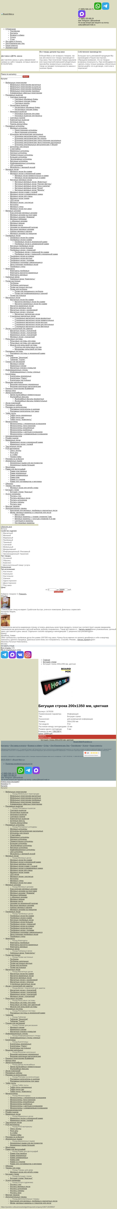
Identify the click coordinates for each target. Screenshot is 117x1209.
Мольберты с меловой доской (22, 167)
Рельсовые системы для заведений (25, 343)
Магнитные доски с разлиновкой (23, 310)
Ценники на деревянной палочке (24, 227)
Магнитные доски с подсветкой (23, 331)
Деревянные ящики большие (22, 465)
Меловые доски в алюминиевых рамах (26, 194)
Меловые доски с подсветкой (22, 337)
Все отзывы (6, 648)
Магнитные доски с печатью (22, 312)
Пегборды (14, 283)
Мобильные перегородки (16, 83)
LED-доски (14, 200)
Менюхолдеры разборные (21, 430)
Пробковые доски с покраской (23, 250)
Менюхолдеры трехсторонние (23, 426)
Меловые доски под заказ (21, 209)
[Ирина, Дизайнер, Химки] (5, 626)
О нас (12, 39)
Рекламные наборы (13, 405)
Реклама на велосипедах (16, 407)
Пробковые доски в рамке (21, 240)
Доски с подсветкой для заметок (19, 329)
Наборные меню (12, 277)
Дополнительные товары (16, 508)
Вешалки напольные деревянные (24, 384)
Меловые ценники (13, 211)
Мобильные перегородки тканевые (25, 91)
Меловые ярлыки (17, 223)
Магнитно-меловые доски (21, 308)
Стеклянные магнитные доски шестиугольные (34, 324)
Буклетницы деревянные (20, 376)
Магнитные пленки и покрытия (23, 368)
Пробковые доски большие (21, 248)
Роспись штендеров (18, 500)
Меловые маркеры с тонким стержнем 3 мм (33, 517)
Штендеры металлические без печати (30, 138)
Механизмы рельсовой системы (28, 349)
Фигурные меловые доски (21, 180)
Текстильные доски (13, 446)
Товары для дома (12, 486)
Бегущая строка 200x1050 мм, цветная (57, 740)
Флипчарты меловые (19, 275)
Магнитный (8, 533)
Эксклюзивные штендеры (21, 159)
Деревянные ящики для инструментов (26, 463)
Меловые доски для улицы (21, 196)
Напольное (8, 574)
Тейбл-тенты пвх (17, 417)
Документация (11, 48)
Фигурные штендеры (19, 161)
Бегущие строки (12, 490)
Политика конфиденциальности (18, 764)
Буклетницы (10, 374)
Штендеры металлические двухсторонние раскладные (38, 143)
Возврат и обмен (17, 35)
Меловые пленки (17, 364)
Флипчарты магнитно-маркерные (24, 273)
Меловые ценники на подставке (23, 215)
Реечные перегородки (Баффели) (19, 388)
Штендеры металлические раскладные (26, 134)
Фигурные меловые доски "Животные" (31, 182)
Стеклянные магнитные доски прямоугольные (34, 320)
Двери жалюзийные (13, 393)
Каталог (4, 786)
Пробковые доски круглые (21, 258)
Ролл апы (14, 453)
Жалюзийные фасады (19, 397)
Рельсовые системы (14, 339)
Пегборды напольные (19, 285)
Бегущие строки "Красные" (21, 492)
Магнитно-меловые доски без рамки (30, 302)
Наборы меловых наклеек (21, 231)
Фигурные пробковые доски (22, 246)
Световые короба (22, 103)
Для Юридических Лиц (15, 43)
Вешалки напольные (14, 382)
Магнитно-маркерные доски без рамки (31, 304)
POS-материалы (12, 448)
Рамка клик (14, 477)
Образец (7, 560)
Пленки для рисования (15, 362)
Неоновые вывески (18, 112)
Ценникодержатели (13, 436)
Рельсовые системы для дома (23, 341)
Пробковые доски (12, 236)
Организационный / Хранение (16, 554)
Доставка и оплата (18, 746)
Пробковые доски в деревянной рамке (31, 242)
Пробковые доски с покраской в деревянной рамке (36, 254)
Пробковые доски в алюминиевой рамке (32, 244)
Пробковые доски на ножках (22, 256)
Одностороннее (10, 581)
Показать (23, 594)
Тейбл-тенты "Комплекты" (21, 419)
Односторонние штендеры (26, 130)
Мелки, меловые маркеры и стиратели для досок (30, 513)
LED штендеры (16, 165)
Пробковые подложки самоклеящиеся (26, 262)
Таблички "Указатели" (19, 357)
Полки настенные (12, 281)
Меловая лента (16, 225)
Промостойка (15, 457)
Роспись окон (15, 504)
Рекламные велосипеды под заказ (24, 411)
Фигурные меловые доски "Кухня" (29, 188)
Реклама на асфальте (14, 459)
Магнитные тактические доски (27, 314)
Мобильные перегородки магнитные (25, 85)
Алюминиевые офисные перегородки (26, 93)
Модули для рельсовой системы (23, 345)
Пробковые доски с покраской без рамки (32, 252)
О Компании (10, 29)
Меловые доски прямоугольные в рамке (32, 176)
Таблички (9, 355)
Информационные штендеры (22, 163)
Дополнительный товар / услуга (16, 565)
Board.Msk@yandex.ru (82, 742)
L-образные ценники (18, 221)
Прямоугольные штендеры (21, 155)
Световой (7, 545)
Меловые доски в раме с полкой (23, 192)
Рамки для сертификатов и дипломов (26, 481)
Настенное (7, 572)
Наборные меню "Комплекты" (22, 279)
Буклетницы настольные (20, 380)
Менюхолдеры (11, 422)
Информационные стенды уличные (25, 372)
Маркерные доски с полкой (21, 444)
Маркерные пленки (18, 366)
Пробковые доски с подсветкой (23, 333)
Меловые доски (12, 169)
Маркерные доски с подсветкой (23, 335)
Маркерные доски (13, 440)
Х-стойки (13, 455)
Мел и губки (19, 515)
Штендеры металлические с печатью (30, 136)
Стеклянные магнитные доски (23, 316)
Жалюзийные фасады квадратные (29, 399)
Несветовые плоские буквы (26, 109)
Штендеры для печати (19, 147)
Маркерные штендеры (19, 151)
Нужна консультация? (10, 782)
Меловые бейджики (18, 219)
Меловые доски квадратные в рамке (30, 178)
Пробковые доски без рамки (22, 238)
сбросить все (6, 527)
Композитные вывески (19, 120)
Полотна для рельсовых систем (28, 347)
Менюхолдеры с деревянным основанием (28, 424)
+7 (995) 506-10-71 (86, 9)
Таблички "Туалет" (17, 360)
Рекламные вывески (14, 95)
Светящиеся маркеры (24, 521)
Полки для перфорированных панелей (31, 293)
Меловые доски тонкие (19, 198)
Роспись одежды (17, 502)
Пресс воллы (15, 450)
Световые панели (17, 118)
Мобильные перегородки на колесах (25, 87)
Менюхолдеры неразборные (22, 428)
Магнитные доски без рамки (22, 300)
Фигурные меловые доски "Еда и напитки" (32, 186)
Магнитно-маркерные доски (22, 306)
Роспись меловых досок (20, 498)
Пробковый (8, 540)
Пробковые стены (17, 267)
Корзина (4, 784)
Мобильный (8, 547)
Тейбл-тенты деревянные (21, 415)
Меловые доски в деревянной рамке (25, 174)
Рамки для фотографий (15, 469)
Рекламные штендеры (14, 126)
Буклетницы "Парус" (18, 378)
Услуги (13, 37)
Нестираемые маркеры (25, 523)
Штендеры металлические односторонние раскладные (38, 140)
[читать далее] (85, 629)
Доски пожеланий (12, 403)
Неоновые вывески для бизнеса (28, 116)
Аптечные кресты (17, 122)
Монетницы (10, 467)
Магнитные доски (12, 298)
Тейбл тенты (10, 413)
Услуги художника (12, 494)
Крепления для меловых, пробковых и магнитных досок (33, 510)
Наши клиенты (11, 46)
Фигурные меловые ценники (22, 229)
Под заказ (7, 585)
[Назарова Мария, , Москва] (5, 608)
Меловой (7, 535)
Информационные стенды (16, 370)
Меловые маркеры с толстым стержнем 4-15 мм (35, 519)
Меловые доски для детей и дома (24, 488)
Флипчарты (10, 269)
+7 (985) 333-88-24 (86, 19)
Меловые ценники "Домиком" (22, 217)
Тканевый (7, 542)
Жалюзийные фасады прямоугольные (31, 401)
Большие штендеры (18, 157)
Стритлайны (15, 149)
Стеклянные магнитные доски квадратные (33, 318)
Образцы (9, 484)
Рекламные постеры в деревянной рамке (27, 353)
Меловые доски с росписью (21, 202)
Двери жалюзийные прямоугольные (25, 395)
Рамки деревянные (18, 473)
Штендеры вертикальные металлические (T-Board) (36, 145)
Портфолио (15, 31)
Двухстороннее (9, 583)
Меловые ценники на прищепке (23, 233)
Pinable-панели (11, 438)
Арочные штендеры (18, 153)
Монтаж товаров (12, 506)
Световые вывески (18, 97)
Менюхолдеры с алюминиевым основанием (29, 434)
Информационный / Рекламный (16, 552)
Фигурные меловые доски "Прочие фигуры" (33, 184)
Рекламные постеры (14, 351)
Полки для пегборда (18, 289)
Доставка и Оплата (13, 41)
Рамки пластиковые (18, 471)
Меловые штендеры (18, 128)
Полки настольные (18, 295)
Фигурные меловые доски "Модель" (30, 190)
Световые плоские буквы (25, 101)
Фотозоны (14, 205)
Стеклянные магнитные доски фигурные (32, 326)
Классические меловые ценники (23, 213)
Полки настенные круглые (21, 287)
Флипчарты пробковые (19, 271)
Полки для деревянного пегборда (29, 291)
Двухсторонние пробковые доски (24, 264)
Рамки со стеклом (17, 479)
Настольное (8, 576)
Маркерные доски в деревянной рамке (26, 442)
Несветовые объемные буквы (27, 107)
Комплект (7, 563)
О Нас (46, 746)
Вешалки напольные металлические (25, 386)
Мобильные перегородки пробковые (25, 89)
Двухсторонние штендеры (26, 132)
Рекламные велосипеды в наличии (25, 409)
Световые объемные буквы (26, 99)
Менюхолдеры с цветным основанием (26, 432)
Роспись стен (15, 496)
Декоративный (9, 549)
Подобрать (58, 592)
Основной (7, 558)
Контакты (14, 33)
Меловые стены (17, 207)
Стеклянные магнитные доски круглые (31, 322)
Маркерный (8, 538)
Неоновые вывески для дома (27, 114)
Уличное (6, 578)
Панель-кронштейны (19, 124)
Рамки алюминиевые (19, 475)
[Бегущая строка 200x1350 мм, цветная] (55, 701)
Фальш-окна (10, 391)
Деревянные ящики (13, 461)
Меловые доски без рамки (21, 171)
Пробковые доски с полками (22, 260)
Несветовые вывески (19, 105)
